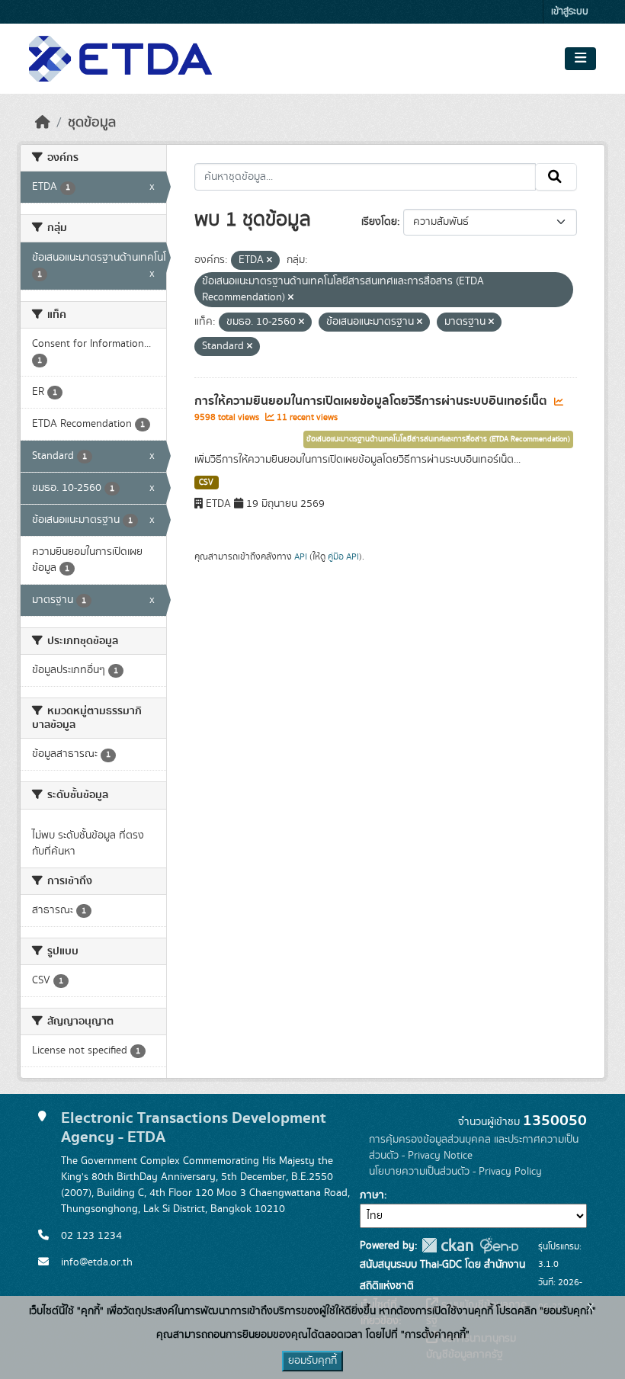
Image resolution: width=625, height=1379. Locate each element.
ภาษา (372, 1195)
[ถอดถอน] (269, 261)
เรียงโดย (379, 221)
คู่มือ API (343, 556)
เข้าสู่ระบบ (569, 12)
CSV (206, 482)
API (300, 556)
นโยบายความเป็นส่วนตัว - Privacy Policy (455, 1171)
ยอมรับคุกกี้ (312, 1360)
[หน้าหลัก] (42, 123)
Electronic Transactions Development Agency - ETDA (193, 1127)
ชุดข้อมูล (92, 123)
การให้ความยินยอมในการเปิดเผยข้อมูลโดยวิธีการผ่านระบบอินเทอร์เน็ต (372, 401)
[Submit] (556, 177)
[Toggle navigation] (580, 58)
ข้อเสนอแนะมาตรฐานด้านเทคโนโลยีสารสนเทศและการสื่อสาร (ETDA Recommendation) (438, 439)
